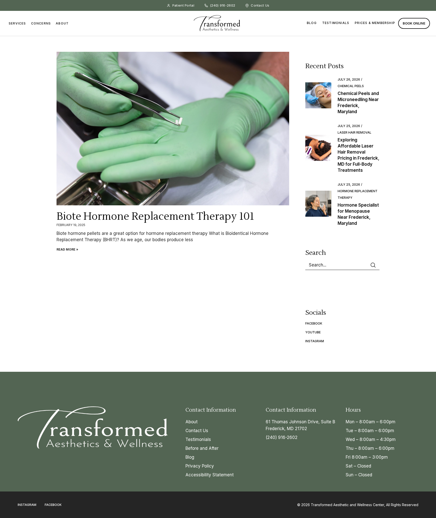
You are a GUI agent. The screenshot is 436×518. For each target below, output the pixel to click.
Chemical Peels (351, 86)
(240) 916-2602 (281, 437)
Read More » (67, 249)
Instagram (314, 341)
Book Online (414, 23)
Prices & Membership (375, 23)
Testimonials (335, 23)
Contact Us (196, 430)
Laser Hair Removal (354, 132)
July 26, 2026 (349, 79)
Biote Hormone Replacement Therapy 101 (155, 216)
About (191, 421)
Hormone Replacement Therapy (357, 194)
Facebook (313, 323)
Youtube (313, 332)
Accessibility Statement (209, 474)
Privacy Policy (199, 465)
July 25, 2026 (349, 126)
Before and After (202, 448)
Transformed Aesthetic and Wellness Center (347, 505)
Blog (312, 23)
